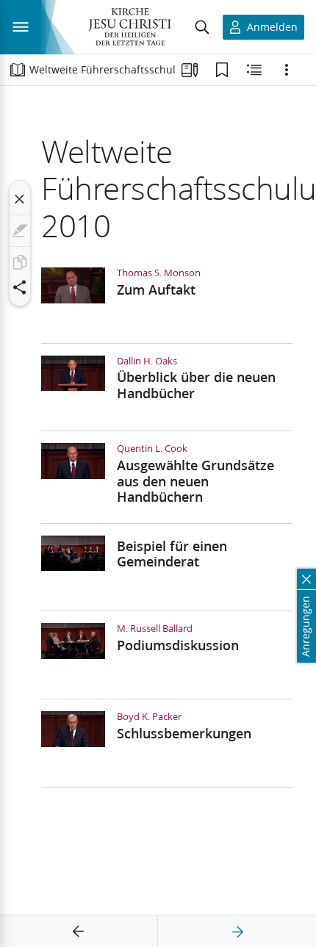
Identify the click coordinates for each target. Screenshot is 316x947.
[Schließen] (19, 199)
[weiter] (237, 931)
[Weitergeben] (19, 287)
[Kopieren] (19, 262)
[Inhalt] (17, 70)
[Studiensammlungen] (189, 70)
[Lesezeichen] (222, 70)
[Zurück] (78, 931)
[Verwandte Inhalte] (254, 70)
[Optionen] (286, 70)
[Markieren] (19, 230)
